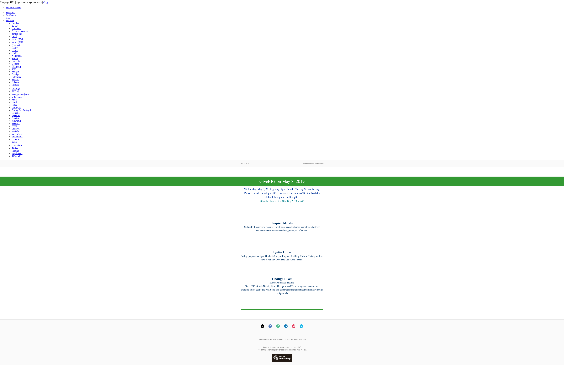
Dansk (15, 50)
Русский (16, 115)
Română (16, 113)
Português (16, 107)
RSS (8, 18)
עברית (14, 126)
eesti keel (16, 53)
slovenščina (17, 136)
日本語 (15, 85)
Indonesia (16, 77)
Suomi (15, 58)
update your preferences (274, 350)
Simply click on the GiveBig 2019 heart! (282, 201)
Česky (15, 48)
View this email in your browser (313, 163)
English (15, 23)
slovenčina (17, 134)
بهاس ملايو (17, 97)
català (14, 36)
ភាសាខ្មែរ (16, 88)
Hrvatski (16, 45)
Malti (14, 99)
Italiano (15, 82)
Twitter (13, 7)
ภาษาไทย (17, 145)
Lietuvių (16, 128)
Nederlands (17, 56)
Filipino (15, 151)
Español (15, 118)
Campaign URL (7, 2)
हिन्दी (14, 69)
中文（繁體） (19, 42)
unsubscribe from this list (296, 350)
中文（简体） (19, 39)
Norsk (14, 102)
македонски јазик (20, 94)
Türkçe (15, 148)
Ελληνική (16, 66)
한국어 (15, 91)
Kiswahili (16, 121)
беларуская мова (20, 31)
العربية (15, 26)
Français (16, 61)
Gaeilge (15, 74)
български (17, 34)
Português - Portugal (21, 110)
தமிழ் (14, 142)
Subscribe (10, 12)
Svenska (16, 123)
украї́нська (17, 153)
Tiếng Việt (16, 156)
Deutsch (15, 63)
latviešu (15, 131)
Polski (14, 105)
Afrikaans (16, 28)
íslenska (15, 79)
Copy (45, 2)
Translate (10, 20)
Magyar (15, 71)
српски (15, 139)
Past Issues (11, 15)
